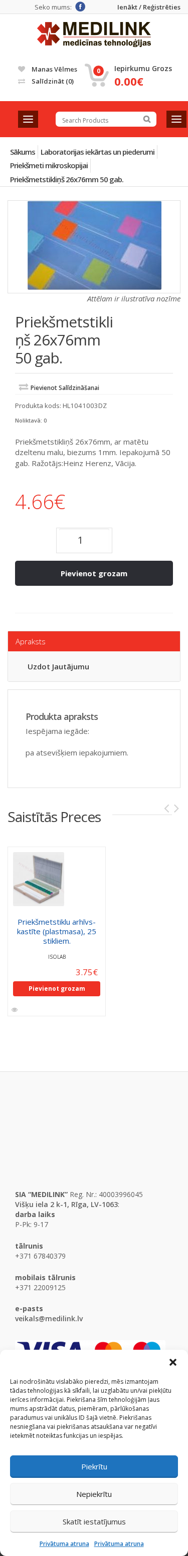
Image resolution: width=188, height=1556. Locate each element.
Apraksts (31, 641)
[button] (173, 1362)
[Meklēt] (146, 119)
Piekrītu (94, 1466)
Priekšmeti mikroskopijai (49, 165)
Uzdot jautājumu (58, 666)
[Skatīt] (15, 1010)
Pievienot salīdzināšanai (65, 387)
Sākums (22, 152)
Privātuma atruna (64, 1543)
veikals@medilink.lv (49, 1318)
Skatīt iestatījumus (94, 1521)
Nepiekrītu (94, 1494)
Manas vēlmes (53, 69)
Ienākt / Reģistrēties (148, 7)
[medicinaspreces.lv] (94, 34)
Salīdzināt (52, 81)
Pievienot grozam (94, 573)
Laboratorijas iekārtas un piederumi (97, 152)
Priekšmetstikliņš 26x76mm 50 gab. (66, 179)
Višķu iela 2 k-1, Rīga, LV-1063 (66, 1204)
